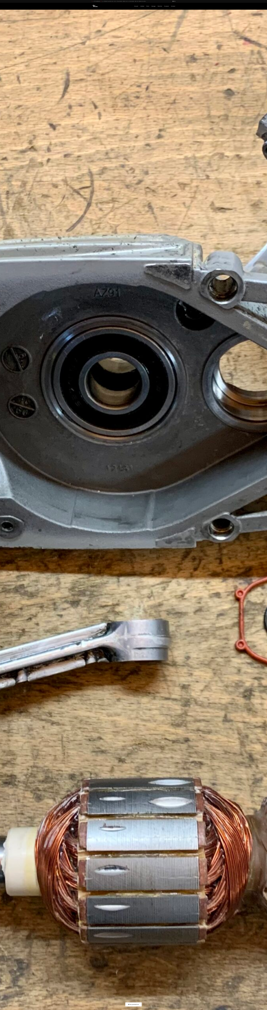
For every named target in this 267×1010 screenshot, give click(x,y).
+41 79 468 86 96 (96, 1)
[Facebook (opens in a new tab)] (173, 1)
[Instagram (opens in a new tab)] (174, 1)
